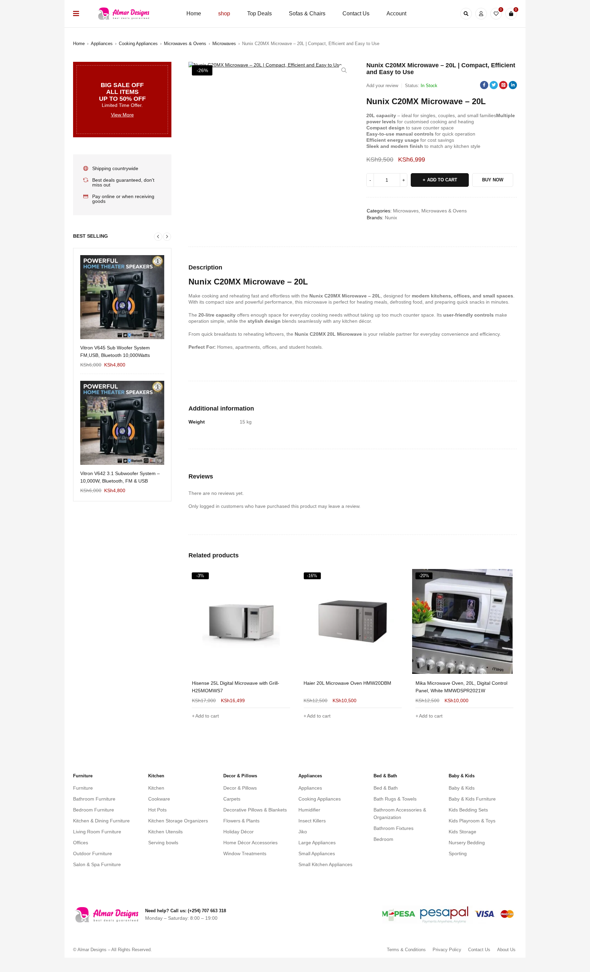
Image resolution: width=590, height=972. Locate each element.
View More (122, 114)
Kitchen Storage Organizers (178, 820)
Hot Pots (157, 810)
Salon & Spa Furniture (97, 864)
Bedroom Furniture (93, 810)
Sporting (458, 853)
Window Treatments (244, 853)
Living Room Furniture (97, 831)
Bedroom (383, 839)
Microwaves (224, 43)
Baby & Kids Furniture (472, 799)
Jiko (302, 831)
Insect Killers (312, 820)
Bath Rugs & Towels (395, 799)
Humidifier (309, 810)
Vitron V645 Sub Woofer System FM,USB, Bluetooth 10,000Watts (115, 351)
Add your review (382, 85)
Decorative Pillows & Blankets (255, 810)
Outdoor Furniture (92, 853)
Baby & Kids (462, 788)
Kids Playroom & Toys (472, 820)
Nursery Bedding (467, 842)
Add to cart (442, 179)
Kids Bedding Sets (468, 810)
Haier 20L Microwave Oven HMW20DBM (236, 683)
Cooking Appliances (138, 43)
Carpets (231, 799)
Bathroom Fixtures (393, 828)
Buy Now (492, 179)
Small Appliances (316, 853)
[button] (344, 70)
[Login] (481, 13)
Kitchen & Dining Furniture (101, 820)
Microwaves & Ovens (185, 43)
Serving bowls (163, 842)
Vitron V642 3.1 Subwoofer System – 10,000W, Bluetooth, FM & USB (120, 477)
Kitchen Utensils (165, 831)
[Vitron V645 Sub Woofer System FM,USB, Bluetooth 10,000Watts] (122, 297)
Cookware (159, 799)
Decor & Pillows (240, 788)
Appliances (102, 43)
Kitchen (156, 788)
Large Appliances (317, 842)
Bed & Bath (386, 788)
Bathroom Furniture (94, 799)
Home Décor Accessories (250, 842)
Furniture (83, 788)
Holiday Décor (238, 831)
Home (79, 43)
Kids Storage (462, 831)
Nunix (391, 217)
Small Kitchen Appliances (325, 864)
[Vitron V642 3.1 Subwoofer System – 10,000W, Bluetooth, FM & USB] (122, 423)
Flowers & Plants (241, 820)
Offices (80, 842)
